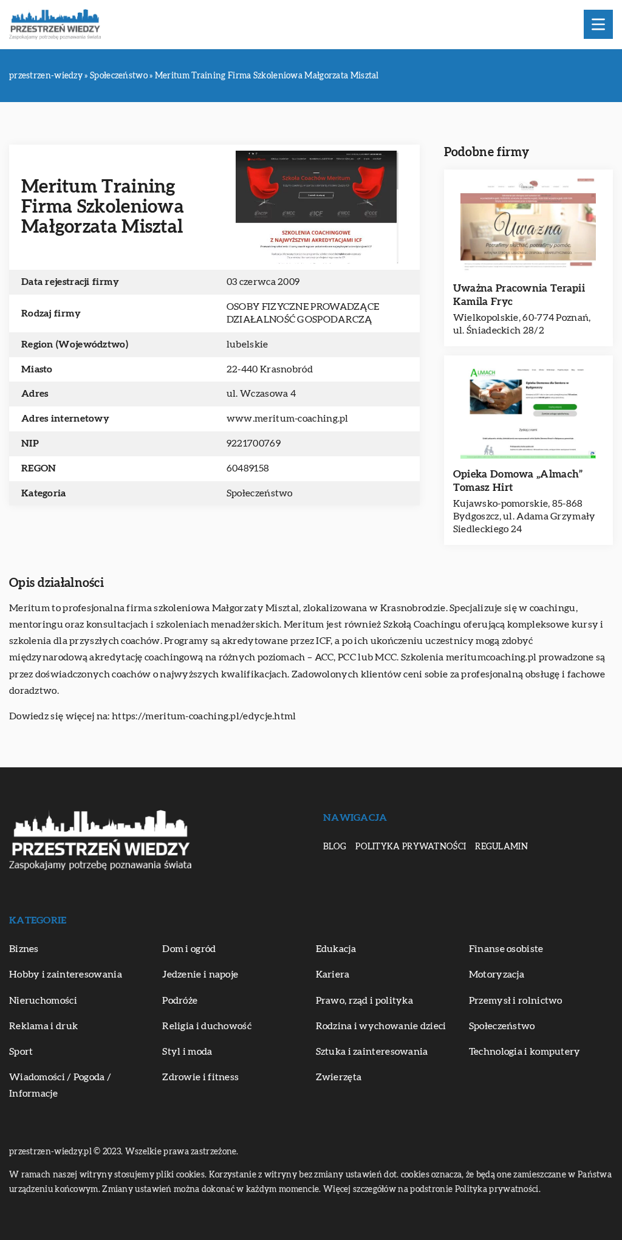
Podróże (179, 1000)
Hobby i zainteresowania (65, 974)
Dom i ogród (189, 949)
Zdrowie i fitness (200, 1077)
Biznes (24, 949)
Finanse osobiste (506, 949)
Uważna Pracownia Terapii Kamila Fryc (519, 295)
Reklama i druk (43, 1026)
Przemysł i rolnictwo (515, 1000)
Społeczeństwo (260, 493)
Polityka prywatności (410, 847)
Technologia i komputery (525, 1052)
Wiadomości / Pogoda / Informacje (60, 1085)
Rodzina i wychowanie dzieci (381, 1026)
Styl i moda (187, 1052)
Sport (21, 1052)
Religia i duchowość (206, 1026)
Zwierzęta (339, 1077)
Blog (334, 847)
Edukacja (336, 949)
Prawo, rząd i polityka (365, 1000)
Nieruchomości (43, 1000)
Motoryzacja (496, 974)
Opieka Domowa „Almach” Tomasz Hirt (518, 481)
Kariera (333, 974)
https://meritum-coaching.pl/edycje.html (204, 716)
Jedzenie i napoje (200, 974)
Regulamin (501, 847)
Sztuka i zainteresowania (372, 1052)
